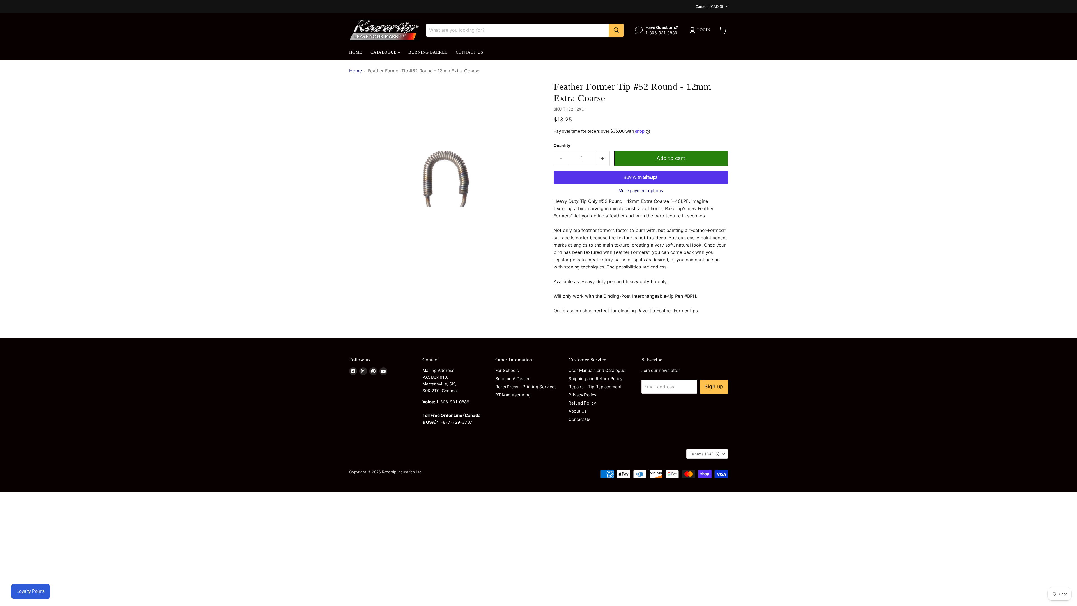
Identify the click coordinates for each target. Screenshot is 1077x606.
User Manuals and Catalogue (597, 370)
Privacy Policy (582, 395)
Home (355, 52)
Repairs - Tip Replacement (595, 386)
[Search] (616, 30)
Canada (709, 6)
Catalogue (384, 52)
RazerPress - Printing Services (526, 386)
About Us (578, 411)
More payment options (640, 190)
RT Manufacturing (513, 395)
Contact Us (469, 52)
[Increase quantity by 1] (602, 158)
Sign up (714, 386)
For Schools (507, 370)
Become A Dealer (512, 378)
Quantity (562, 145)
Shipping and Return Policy (595, 378)
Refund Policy (582, 403)
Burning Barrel (427, 52)
